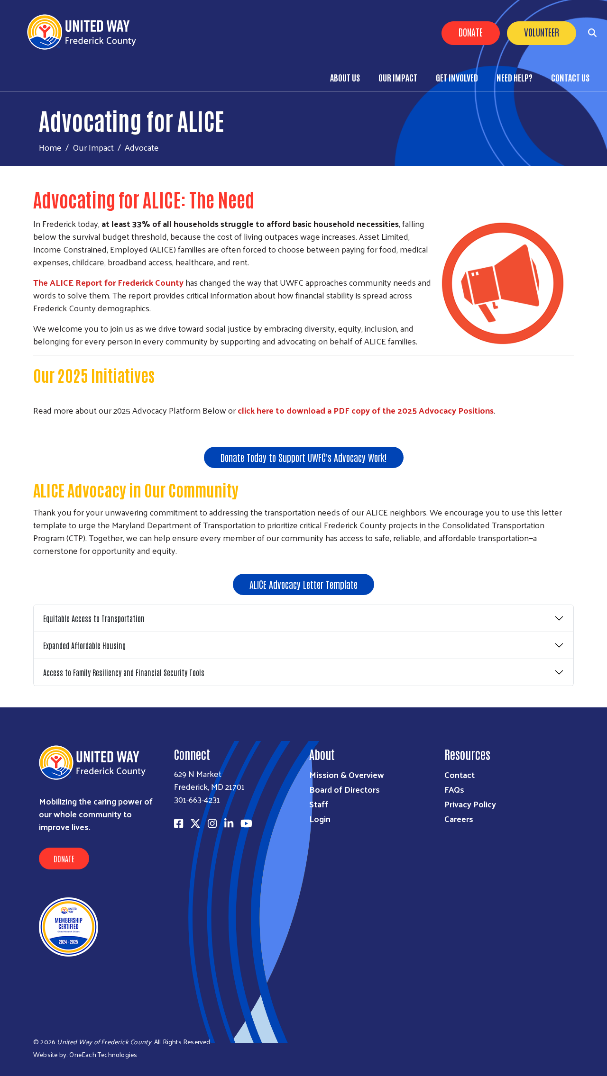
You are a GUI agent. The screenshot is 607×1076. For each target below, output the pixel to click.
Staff (318, 803)
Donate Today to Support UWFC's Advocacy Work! (304, 457)
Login (320, 818)
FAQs (454, 789)
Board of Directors (344, 789)
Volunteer (541, 32)
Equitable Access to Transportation (94, 618)
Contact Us (570, 77)
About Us (345, 77)
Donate (471, 32)
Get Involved (457, 77)
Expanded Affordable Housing (84, 645)
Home (50, 147)
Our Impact (397, 77)
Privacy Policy (470, 803)
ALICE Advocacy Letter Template (303, 584)
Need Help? (515, 77)
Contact (459, 774)
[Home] (85, 32)
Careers (458, 818)
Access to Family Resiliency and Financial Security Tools (123, 672)
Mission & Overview (346, 774)
